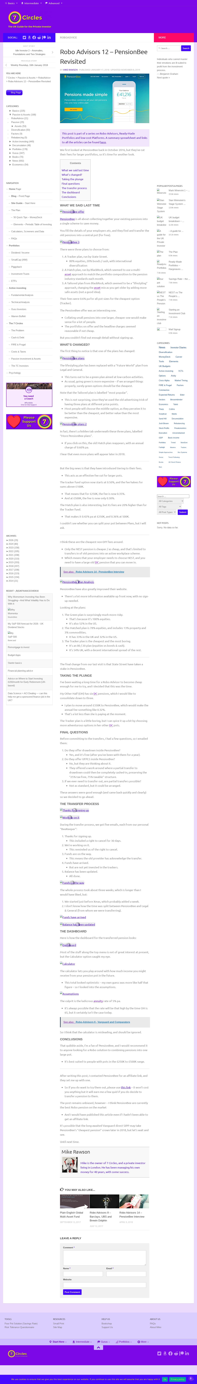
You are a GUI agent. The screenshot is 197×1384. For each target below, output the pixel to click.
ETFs (14, 281)
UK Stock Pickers (175, 462)
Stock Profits (164, 428)
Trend (173, 442)
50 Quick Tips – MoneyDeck (28, 217)
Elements (173, 361)
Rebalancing (17, 137)
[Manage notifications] (190, 1378)
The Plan (15, 210)
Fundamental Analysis (22, 295)
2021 (13, 555)
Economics (18, 164)
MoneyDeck (164, 357)
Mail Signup (174, 329)
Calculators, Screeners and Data (27, 231)
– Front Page (20, 196)
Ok (165, 1379)
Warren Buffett (18, 316)
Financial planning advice (20, 644)
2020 (13, 558)
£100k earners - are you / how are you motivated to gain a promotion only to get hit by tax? (28, 684)
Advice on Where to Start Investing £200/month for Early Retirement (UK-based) (27, 655)
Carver (179, 357)
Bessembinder (176, 400)
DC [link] (97, 562)
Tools (161, 361)
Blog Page (16, 92)
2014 (13, 580)
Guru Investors (18, 309)
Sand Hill (163, 419)
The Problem (17, 330)
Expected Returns (167, 395)
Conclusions (69, 196)
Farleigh (162, 447)
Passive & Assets (21, 114)
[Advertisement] (29, 481)
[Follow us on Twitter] (24, 37)
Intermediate (31, 3)
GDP (161, 438)
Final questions (71, 183)
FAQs (14, 238)
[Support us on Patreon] (44, 37)
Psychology (15, 373)
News (15, 160)
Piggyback (16, 266)
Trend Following (174, 457)
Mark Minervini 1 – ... (179, 190)
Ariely (173, 376)
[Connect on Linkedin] (49, 37)
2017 (13, 569)
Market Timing (181, 381)
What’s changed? (72, 174)
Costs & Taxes (18, 351)
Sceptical (163, 414)
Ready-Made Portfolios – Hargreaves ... (176, 265)
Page (15, 189)
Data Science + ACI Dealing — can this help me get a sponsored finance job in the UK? (29, 670)
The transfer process (74, 188)
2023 (13, 547)
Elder (182, 395)
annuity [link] (98, 1000)
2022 (13, 551)
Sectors (162, 400)
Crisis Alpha (164, 380)
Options (162, 376)
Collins (172, 409)
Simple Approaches (166, 452)
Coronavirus (164, 390)
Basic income (173, 438)
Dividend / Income (20, 252)
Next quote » (163, 77)
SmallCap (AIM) (19, 259)
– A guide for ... (176, 231)
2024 (13, 544)
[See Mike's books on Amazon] (29, 37)
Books (15, 157)
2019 (13, 562)
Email (109, 1268)
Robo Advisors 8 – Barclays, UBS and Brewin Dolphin (101, 1216)
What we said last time (75, 170)
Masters (173, 447)
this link (126, 1087)
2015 (13, 577)
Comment (68, 1247)
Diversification (18, 130)
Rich (160, 467)
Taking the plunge (72, 179)
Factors (15, 133)
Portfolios (17, 149)
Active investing (20, 141)
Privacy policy (177, 1379)
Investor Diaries (178, 347)
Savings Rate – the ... (179, 279)
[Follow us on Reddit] (39, 37)
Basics (11, 3)
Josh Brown (164, 423)
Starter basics (15, 636)
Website (67, 1279)
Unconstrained (178, 433)
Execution (163, 433)
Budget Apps (14, 628)
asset (68, 274)
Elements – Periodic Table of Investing (33, 224)
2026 (13, 540)
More (143, 1342)
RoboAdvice (68, 37)
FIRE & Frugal (18, 344)
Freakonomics (180, 428)
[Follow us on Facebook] (34, 37)
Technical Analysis (20, 302)
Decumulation (19, 145)
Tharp (161, 409)
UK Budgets (164, 366)
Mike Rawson (70, 69)
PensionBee (67, 218)
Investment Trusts (20, 274)
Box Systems (182, 452)
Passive (15, 122)
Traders (183, 447)
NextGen (184, 442)
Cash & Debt (17, 337)
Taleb (175, 404)
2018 (13, 566)
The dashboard (71, 192)
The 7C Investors (20, 365)
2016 (13, 573)
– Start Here (23, 203)
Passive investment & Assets (26, 358)
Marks (174, 414)
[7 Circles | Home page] (30, 19)
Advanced (54, 3)
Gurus (15, 153)
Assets (18, 126)
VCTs (180, 371)
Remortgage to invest (18, 620)
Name (66, 1268)
